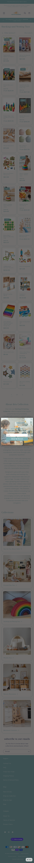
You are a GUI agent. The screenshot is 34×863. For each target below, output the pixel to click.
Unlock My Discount (17, 439)
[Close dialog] (31, 419)
